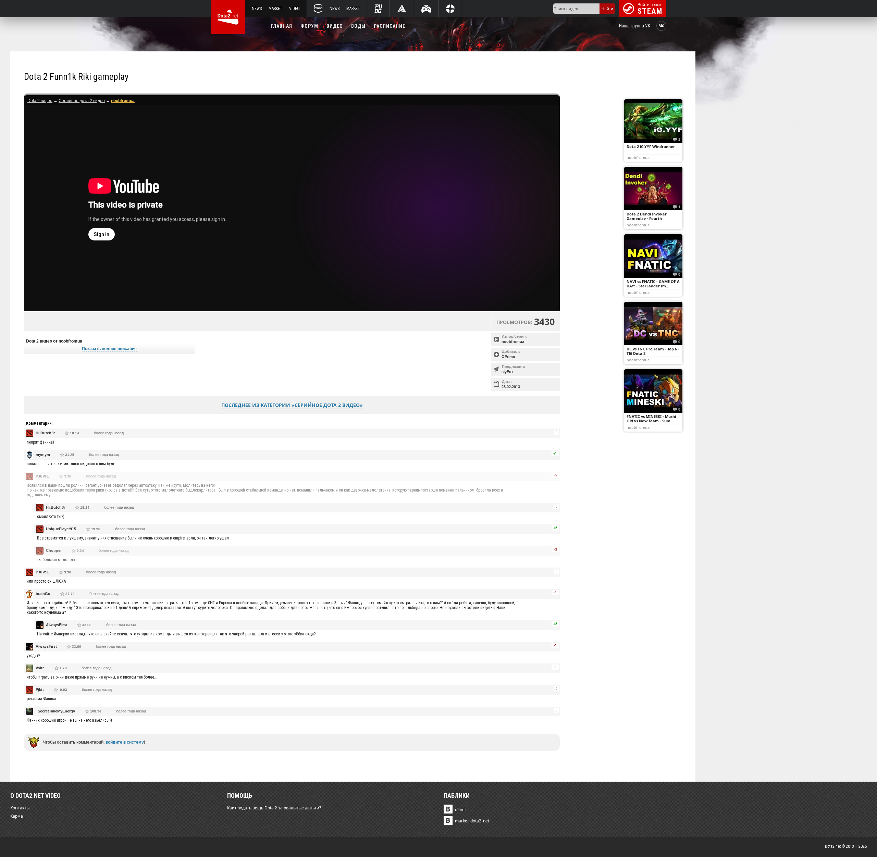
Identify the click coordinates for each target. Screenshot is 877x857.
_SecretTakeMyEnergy (55, 711)
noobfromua (513, 341)
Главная (281, 26)
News (257, 8)
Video (294, 8)
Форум (309, 26)
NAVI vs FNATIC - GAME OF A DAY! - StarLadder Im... (653, 283)
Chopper (54, 550)
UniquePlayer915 (61, 529)
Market (275, 8)
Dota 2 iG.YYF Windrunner (651, 146)
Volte (40, 668)
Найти (607, 8)
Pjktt (40, 689)
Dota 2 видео (39, 100)
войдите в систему (125, 742)
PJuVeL (42, 476)
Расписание (389, 26)
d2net (460, 809)
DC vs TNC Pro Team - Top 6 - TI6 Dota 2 (653, 351)
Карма (16, 816)
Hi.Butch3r (45, 433)
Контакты (19, 808)
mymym (43, 454)
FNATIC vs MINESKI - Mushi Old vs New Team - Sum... (651, 418)
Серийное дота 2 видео (82, 100)
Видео (334, 26)
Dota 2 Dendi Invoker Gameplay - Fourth (647, 216)
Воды (358, 26)
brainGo (43, 594)
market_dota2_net (472, 821)
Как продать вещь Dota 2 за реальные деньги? (274, 808)
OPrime (508, 357)
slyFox (508, 372)
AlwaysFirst (56, 625)
